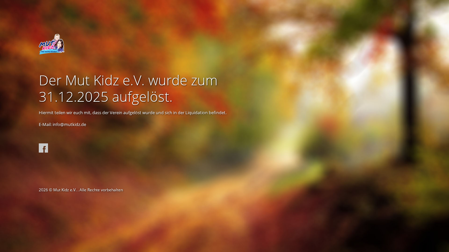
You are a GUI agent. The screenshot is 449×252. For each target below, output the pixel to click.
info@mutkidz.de (69, 124)
